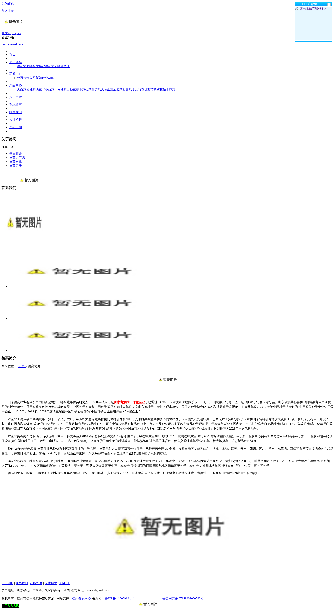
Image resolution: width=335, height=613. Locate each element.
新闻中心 (15, 73)
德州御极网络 (81, 598)
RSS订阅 (7, 583)
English (16, 33)
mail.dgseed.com (12, 44)
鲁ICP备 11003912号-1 (120, 598)
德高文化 (51, 66)
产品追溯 (15, 127)
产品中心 (15, 85)
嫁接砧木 (163, 89)
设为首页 (8, 3)
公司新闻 (35, 77)
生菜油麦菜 (115, 89)
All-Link (64, 583)
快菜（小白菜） (46, 89)
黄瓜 (98, 89)
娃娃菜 (31, 89)
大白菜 (21, 89)
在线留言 (15, 104)
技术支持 (15, 97)
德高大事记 (37, 66)
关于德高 (15, 62)
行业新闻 (48, 77)
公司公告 (23, 77)
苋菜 (153, 89)
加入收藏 (8, 11)
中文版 (6, 33)
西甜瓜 (127, 89)
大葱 (104, 89)
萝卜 (79, 89)
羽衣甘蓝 (144, 89)
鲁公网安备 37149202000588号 (183, 598)
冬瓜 (135, 89)
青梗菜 (62, 89)
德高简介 (23, 66)
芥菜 (172, 89)
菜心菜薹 (88, 89)
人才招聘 (15, 119)
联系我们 (15, 112)
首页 (12, 54)
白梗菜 (71, 89)
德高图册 (63, 66)
